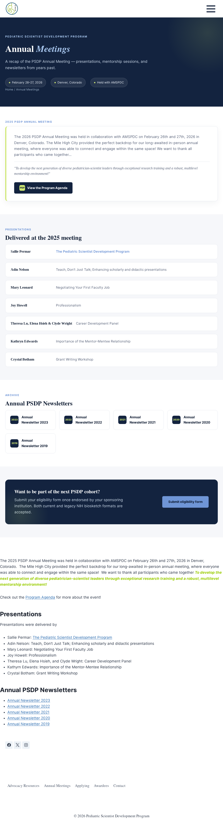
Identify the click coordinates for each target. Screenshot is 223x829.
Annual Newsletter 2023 (29, 420)
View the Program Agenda (44, 188)
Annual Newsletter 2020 (191, 420)
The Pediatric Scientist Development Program (93, 251)
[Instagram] (26, 745)
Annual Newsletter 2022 (83, 420)
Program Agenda (40, 597)
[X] (17, 745)
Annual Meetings (57, 785)
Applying (82, 785)
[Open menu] (211, 8)
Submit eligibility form (185, 502)
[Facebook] (9, 745)
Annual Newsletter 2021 (138, 420)
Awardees (101, 785)
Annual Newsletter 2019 (30, 443)
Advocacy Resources (23, 785)
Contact (119, 785)
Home (9, 89)
